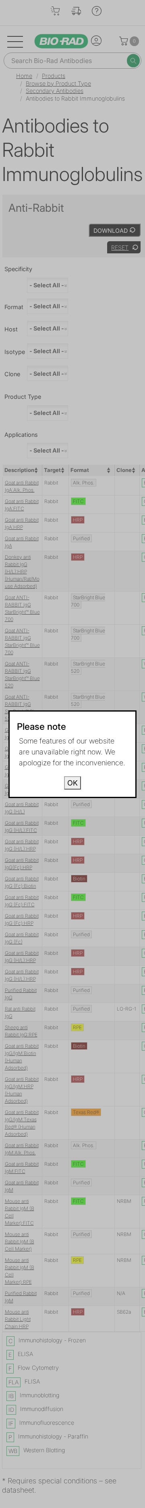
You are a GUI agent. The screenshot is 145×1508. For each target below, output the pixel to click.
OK (72, 783)
